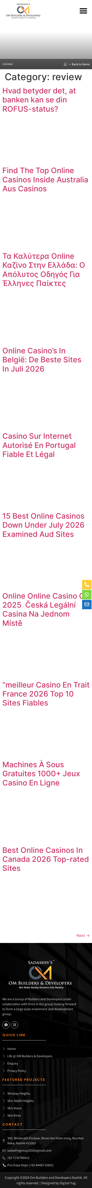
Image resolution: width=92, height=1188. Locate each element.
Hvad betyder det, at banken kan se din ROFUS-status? (39, 100)
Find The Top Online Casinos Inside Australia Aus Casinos (45, 179)
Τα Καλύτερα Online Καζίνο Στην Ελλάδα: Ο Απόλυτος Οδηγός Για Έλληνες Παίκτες (43, 269)
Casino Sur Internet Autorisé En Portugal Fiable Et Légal (39, 445)
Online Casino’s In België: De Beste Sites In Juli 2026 (41, 359)
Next (83, 935)
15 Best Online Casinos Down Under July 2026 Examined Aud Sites (43, 525)
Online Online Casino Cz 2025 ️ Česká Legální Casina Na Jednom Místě (45, 609)
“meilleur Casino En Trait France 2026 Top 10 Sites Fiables (46, 694)
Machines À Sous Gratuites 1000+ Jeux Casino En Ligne (41, 773)
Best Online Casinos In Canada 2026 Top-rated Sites (45, 859)
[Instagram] (14, 1025)
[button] (83, 11)
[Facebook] (6, 1025)
